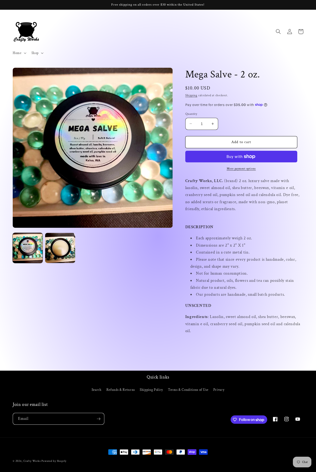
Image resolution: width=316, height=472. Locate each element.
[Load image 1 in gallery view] (28, 248)
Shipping (191, 95)
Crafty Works (31, 461)
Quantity (191, 113)
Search (97, 389)
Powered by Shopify (53, 461)
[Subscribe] (98, 419)
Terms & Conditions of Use (188, 389)
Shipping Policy (151, 389)
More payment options (241, 168)
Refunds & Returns (120, 389)
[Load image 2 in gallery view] (60, 248)
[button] (19, 53)
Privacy (219, 389)
